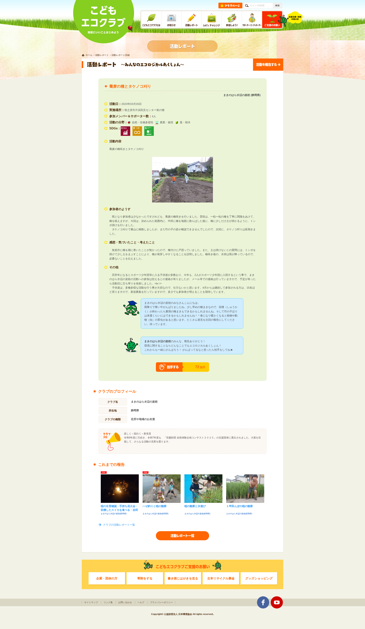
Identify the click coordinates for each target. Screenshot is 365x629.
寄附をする (144, 578)
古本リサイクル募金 (221, 578)
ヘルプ (140, 602)
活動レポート (102, 55)
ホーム (89, 55)
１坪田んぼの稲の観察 (239, 506)
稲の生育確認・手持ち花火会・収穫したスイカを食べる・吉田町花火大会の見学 (119, 508)
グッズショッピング (259, 578)
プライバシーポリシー (161, 602)
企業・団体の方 (106, 578)
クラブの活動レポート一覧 (119, 524)
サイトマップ (91, 602)
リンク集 (108, 602)
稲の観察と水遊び (195, 506)
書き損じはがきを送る (183, 578)
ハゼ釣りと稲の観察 (155, 506)
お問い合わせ (125, 602)
